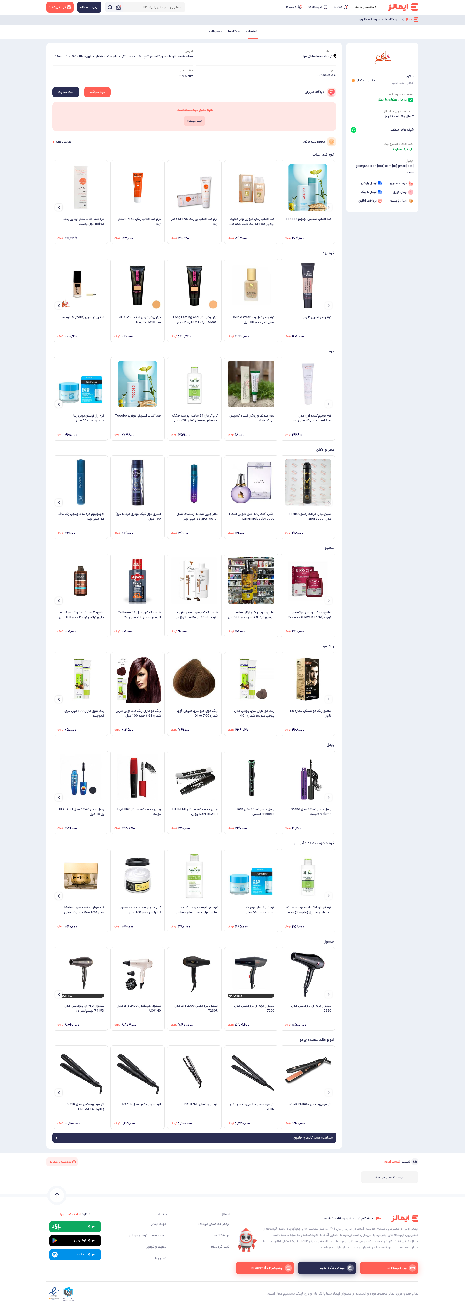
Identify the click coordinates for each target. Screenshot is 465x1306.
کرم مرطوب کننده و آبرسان (314, 843)
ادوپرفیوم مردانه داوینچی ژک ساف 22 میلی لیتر (81, 516)
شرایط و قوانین (156, 1247)
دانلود (75, 1214)
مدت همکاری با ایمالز (399, 111)
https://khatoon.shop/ (316, 56)
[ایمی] (247, 1240)
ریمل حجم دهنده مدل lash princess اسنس (255, 811)
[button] (328, 207)
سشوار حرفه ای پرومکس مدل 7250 (311, 1008)
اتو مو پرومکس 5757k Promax (309, 1104)
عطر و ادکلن (325, 449)
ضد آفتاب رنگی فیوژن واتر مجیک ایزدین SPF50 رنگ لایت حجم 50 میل (252, 221)
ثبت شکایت (65, 92)
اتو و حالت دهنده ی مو (316, 1039)
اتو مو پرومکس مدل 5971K (141, 1104)
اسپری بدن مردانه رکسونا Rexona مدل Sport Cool (309, 516)
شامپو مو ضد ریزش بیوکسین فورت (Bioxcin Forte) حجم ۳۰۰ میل (309, 615)
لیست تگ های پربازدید (389, 1177)
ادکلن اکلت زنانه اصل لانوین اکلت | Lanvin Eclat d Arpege (251, 516)
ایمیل (410, 160)
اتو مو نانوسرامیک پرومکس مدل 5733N (252, 1106)
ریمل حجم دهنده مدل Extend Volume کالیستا (310, 811)
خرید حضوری (398, 183)
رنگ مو (328, 646)
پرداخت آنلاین (367, 201)
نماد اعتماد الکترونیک (399, 144)
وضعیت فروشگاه (401, 94)
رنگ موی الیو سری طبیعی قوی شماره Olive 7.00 (197, 713)
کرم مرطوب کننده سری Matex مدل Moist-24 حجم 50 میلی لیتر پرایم (81, 910)
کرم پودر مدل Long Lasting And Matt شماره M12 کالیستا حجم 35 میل (195, 319)
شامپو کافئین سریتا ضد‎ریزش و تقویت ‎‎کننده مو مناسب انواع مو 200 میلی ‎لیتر (197, 615)
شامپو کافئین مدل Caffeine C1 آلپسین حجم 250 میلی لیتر (139, 614)
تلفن (332, 70)
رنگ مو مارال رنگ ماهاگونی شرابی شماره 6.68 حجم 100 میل (138, 713)
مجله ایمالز (159, 1224)
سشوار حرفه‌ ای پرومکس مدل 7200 (254, 1008)
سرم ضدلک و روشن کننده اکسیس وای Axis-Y (251, 418)
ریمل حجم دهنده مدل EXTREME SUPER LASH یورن (195, 811)
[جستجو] (110, 7)
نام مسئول (185, 70)
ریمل (330, 745)
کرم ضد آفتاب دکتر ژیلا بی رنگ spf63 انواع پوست (83, 221)
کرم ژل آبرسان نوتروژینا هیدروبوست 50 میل (88, 418)
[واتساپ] (353, 130)
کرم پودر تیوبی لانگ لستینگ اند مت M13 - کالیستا (139, 319)
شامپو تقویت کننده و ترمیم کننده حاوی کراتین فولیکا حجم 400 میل (81, 614)
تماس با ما (159, 1258)
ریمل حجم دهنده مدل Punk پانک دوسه (138, 811)
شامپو (329, 548)
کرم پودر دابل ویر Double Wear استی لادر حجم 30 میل (253, 319)
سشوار (329, 941)
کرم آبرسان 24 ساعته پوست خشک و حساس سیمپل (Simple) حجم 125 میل (195, 418)
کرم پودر (327, 253)
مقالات (338, 7)
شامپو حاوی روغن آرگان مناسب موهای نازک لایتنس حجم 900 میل (251, 614)
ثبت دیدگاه (97, 92)
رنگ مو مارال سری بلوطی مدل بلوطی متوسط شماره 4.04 (254, 713)
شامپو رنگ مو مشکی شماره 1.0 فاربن (310, 713)
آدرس (189, 51)
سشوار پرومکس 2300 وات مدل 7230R (196, 1008)
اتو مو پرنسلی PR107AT (201, 1104)
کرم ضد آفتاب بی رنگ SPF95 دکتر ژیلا (194, 221)
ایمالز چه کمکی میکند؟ (214, 1224)
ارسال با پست (398, 201)
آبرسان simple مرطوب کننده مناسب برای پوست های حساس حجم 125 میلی (197, 910)
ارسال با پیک (369, 192)
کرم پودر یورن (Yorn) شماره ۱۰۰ (83, 317)
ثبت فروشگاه (220, 1247)
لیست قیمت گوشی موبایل (148, 1235)
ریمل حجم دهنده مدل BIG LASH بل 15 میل (81, 811)
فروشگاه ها (222, 1235)
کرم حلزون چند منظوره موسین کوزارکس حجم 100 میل (140, 910)
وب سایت (329, 51)
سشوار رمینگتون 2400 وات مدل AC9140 (139, 1008)
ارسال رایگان (369, 183)
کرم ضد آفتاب (323, 154)
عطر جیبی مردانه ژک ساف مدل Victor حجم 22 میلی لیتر (197, 516)
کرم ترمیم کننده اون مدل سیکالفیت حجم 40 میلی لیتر (311, 418)
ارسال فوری (400, 192)
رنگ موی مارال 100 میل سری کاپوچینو (84, 713)
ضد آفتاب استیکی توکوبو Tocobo (308, 219)
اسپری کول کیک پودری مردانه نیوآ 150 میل (138, 516)
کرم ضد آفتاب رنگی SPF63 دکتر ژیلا (139, 221)
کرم (331, 351)
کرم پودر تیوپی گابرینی (316, 317)
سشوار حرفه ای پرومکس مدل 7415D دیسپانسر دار (84, 1008)
